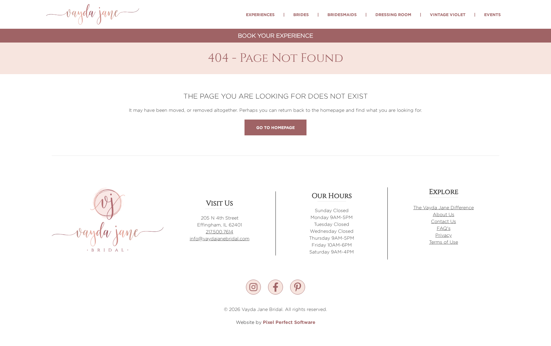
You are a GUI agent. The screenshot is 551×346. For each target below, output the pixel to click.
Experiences (260, 14)
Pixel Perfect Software (289, 322)
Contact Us (443, 221)
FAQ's (444, 228)
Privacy (443, 235)
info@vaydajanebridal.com (219, 238)
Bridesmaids (342, 14)
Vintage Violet (447, 14)
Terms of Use (443, 242)
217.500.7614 (219, 231)
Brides (301, 14)
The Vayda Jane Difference (443, 207)
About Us (443, 214)
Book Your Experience (275, 35)
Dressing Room (393, 14)
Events (492, 14)
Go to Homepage (275, 127)
